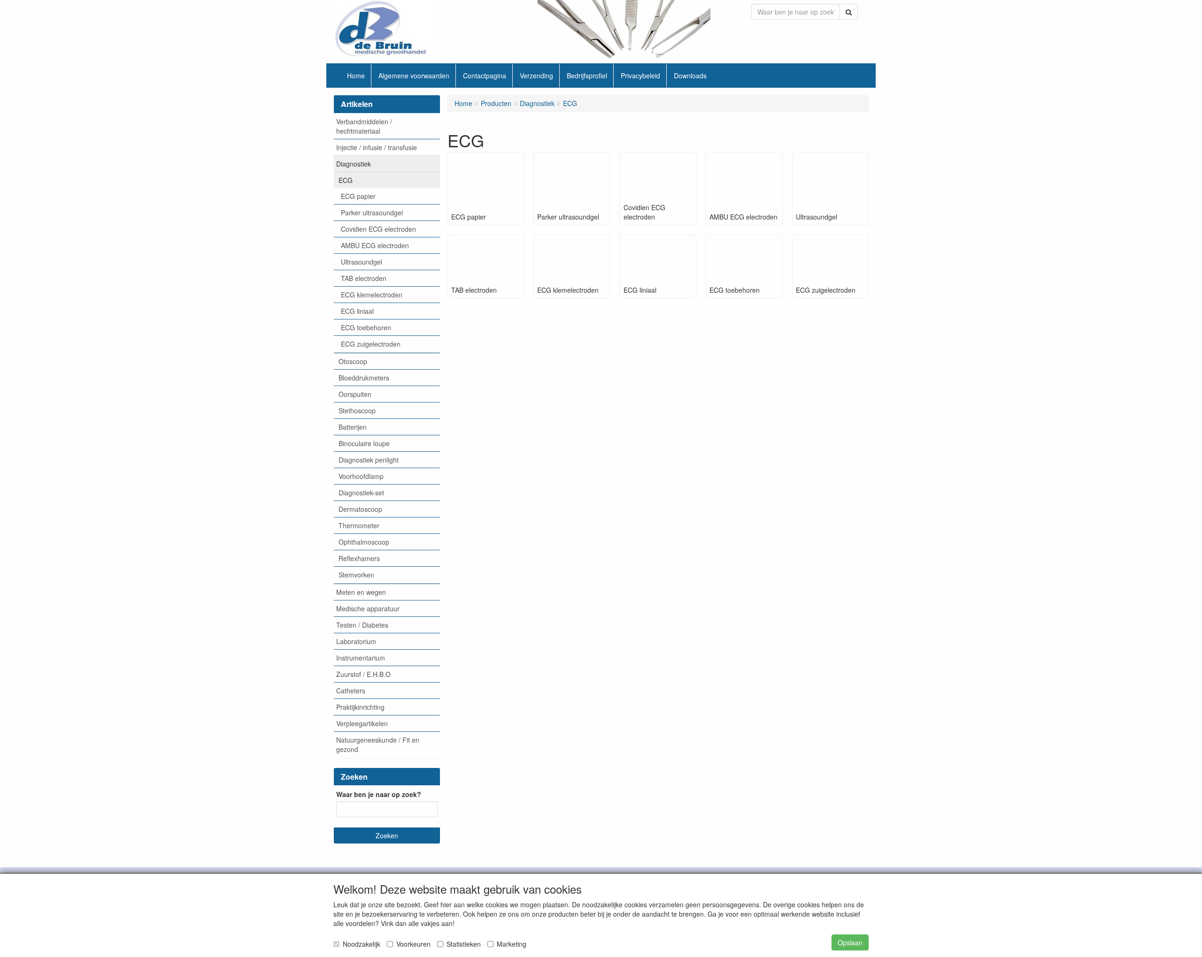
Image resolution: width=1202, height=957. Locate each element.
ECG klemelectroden (371, 294)
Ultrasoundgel (361, 261)
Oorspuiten (355, 394)
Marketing (511, 944)
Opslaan (850, 942)
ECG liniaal (357, 311)
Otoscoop (353, 361)
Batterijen (353, 427)
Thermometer (359, 525)
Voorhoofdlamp (361, 476)
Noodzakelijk (361, 944)
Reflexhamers (359, 558)
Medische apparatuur (368, 608)
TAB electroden (363, 278)
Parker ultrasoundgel (372, 212)
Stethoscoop (357, 410)
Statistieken (464, 944)
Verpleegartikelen (362, 723)
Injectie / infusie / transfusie (376, 147)
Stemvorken (356, 574)
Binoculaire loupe (364, 443)
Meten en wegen (361, 592)
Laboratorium (356, 641)
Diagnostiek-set (361, 492)
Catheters (350, 690)
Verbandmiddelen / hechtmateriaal (364, 126)
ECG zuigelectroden (371, 344)
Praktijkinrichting (360, 707)
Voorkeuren (413, 944)
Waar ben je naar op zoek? (378, 794)
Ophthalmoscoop (364, 542)
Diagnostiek (353, 163)
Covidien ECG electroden (378, 229)
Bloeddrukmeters (364, 377)
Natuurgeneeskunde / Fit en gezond (377, 744)
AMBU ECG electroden (375, 245)
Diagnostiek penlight (369, 459)
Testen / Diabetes (362, 625)
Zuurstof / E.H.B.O (363, 674)
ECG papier (358, 196)
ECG (346, 180)
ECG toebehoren (366, 327)
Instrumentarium (360, 657)
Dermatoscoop (360, 509)
